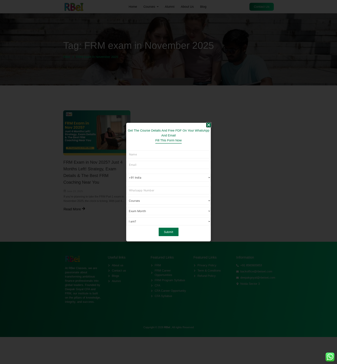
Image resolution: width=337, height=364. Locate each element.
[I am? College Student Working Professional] (168, 222)
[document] (168, 182)
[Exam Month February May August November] (168, 211)
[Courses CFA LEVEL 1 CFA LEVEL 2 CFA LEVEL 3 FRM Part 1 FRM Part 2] (168, 201)
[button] (209, 125)
